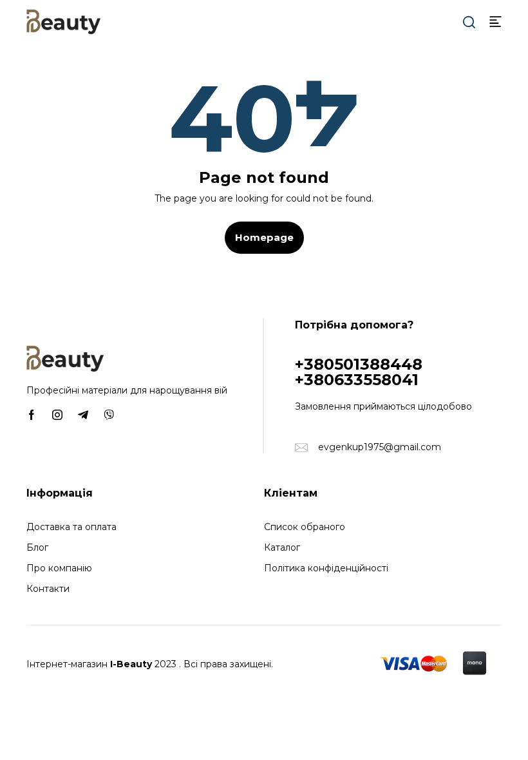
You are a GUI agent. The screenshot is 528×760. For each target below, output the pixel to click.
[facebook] (31, 414)
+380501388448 (358, 364)
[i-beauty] (63, 20)
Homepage (264, 237)
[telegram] (83, 414)
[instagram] (57, 414)
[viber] (109, 414)
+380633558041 (357, 379)
